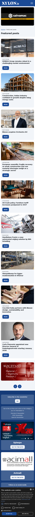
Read (5, 68)
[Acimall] (17, 371)
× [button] (33, 489)
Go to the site (17, 447)
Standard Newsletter (17, 413)
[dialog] (17, 502)
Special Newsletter (17, 417)
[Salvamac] (17, 16)
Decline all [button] (25, 513)
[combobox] (31, 489)
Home (3, 29)
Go (17, 401)
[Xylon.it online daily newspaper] (10, 3)
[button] (32, 3)
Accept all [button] (9, 513)
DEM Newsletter (17, 415)
